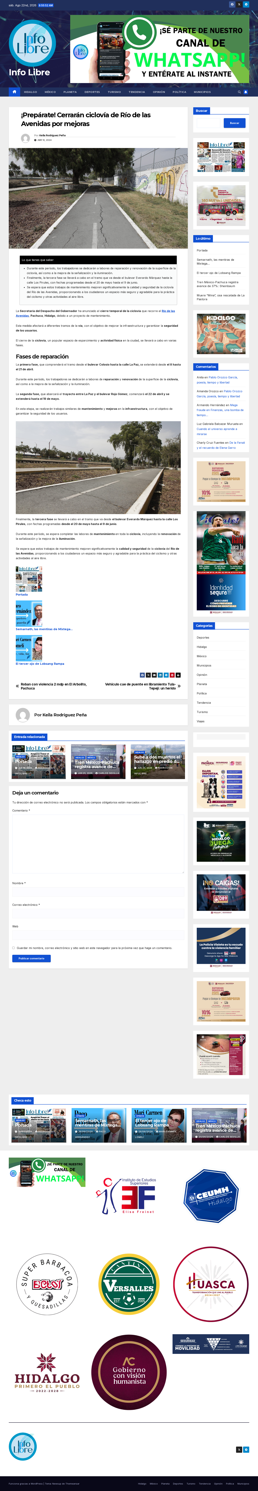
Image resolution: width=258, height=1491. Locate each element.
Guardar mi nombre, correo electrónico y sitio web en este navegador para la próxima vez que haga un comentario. (94, 948)
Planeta (70, 92)
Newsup (56, 1483)
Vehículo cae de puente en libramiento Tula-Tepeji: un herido (140, 686)
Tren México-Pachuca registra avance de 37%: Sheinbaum (97, 767)
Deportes (92, 92)
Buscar (201, 111)
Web (15, 926)
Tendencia (137, 92)
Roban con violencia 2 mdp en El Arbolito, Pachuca (54, 686)
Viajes (200, 721)
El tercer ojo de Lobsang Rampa (40, 663)
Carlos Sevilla (108, 773)
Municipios (202, 92)
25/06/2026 (206, 1136)
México (50, 92)
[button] (239, 92)
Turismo (114, 92)
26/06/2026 (86, 1131)
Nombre (19, 883)
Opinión (159, 92)
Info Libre (29, 72)
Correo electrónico (26, 905)
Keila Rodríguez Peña (52, 135)
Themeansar (72, 1483)
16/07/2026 (25, 1131)
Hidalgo (30, 92)
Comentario (21, 810)
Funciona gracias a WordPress (26, 1483)
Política (179, 92)
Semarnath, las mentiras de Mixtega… (44, 629)
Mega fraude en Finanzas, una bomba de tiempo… (220, 410)
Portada (22, 594)
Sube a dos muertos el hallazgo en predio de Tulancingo (157, 761)
